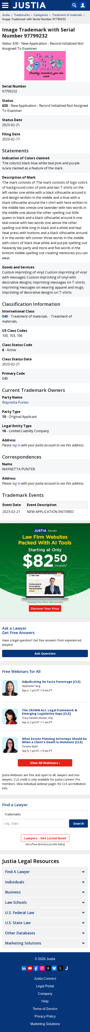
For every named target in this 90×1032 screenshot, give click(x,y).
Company (45, 993)
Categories (41, 15)
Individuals (14, 881)
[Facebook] (36, 968)
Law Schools (16, 902)
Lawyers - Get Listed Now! (45, 838)
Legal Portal (45, 986)
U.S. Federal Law (19, 912)
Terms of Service (45, 1009)
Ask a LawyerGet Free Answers (18, 630)
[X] (60, 968)
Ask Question (45, 653)
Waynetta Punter (15, 402)
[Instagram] (42, 968)
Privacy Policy (45, 1016)
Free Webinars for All (21, 671)
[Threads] (48, 968)
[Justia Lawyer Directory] (66, 968)
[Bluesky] (54, 968)
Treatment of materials (67, 15)
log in (16, 445)
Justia (6, 15)
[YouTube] (29, 968)
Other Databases (20, 932)
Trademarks (22, 15)
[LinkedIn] (23, 968)
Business (13, 892)
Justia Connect (45, 978)
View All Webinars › (45, 763)
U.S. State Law (18, 922)
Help (45, 1001)
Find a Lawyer (15, 804)
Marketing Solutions (23, 943)
